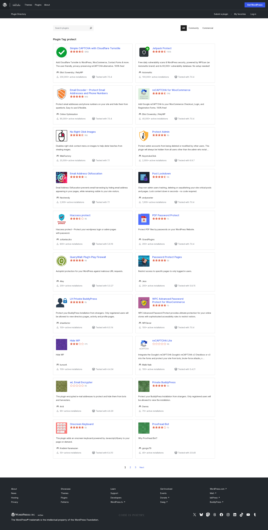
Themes (64, 493)
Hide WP (75, 340)
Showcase (65, 489)
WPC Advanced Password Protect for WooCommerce (168, 300)
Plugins (64, 497)
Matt (213, 493)
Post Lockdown (161, 173)
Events (163, 493)
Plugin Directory (18, 14)
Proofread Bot (160, 424)
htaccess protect (80, 215)
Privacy (14, 502)
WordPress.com (218, 489)
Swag (164, 502)
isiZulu (40, 515)
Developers (116, 497)
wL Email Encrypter (81, 382)
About (14, 489)
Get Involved (166, 489)
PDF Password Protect (165, 215)
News (13, 493)
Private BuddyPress (164, 382)
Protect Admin (160, 131)
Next (142, 467)
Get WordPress (255, 5)
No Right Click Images (83, 131)
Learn (113, 489)
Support (114, 493)
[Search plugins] (91, 28)
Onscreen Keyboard (82, 424)
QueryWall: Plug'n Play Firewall (88, 257)
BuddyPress (216, 502)
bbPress (215, 497)
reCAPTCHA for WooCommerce (171, 90)
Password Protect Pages (167, 257)
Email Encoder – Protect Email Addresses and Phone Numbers (89, 92)
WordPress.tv (118, 502)
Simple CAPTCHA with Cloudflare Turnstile (95, 48)
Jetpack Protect (162, 48)
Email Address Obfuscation (86, 173)
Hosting (14, 497)
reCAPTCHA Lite (162, 340)
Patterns (65, 502)
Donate (164, 497)
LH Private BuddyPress (83, 298)
